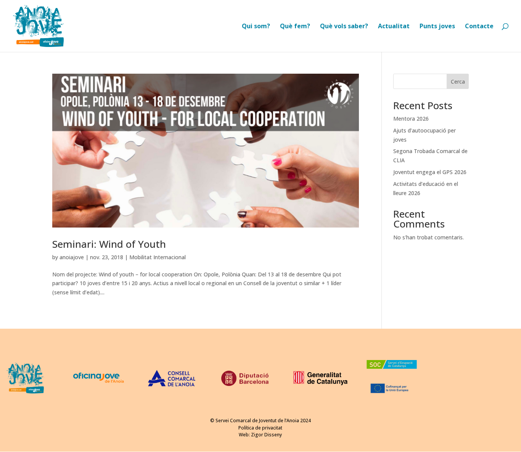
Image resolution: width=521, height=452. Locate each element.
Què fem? (295, 26)
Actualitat (394, 26)
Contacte (479, 26)
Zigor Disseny (266, 434)
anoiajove (71, 257)
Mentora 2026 (411, 118)
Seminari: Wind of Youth (109, 244)
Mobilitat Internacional (157, 257)
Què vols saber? (344, 26)
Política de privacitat (260, 428)
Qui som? (256, 26)
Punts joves (437, 26)
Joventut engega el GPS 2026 (429, 172)
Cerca (458, 81)
